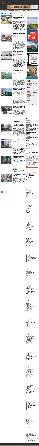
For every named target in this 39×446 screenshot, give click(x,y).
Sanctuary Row (28, 238)
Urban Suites (28, 422)
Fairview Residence (29, 308)
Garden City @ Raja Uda (30, 193)
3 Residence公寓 (28, 279)
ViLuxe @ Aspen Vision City (30, 265)
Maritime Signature (29, 350)
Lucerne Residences (29, 339)
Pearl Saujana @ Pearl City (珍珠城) (31, 231)
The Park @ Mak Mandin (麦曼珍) (31, 258)
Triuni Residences (29, 420)
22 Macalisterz (28, 278)
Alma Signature (28, 171)
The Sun (27, 410)
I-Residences (28, 321)
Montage (27, 353)
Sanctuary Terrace (29, 239)
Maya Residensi (28, 219)
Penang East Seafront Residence (31, 232)
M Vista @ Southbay (29, 342)
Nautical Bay (28, 225)
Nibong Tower (28, 360)
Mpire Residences (29, 355)
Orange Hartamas (29, 227)
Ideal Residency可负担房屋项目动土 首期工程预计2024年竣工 (18, 17)
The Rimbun (28, 260)
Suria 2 (27, 253)
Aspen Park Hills (28, 286)
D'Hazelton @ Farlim (29, 301)
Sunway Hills (28, 395)
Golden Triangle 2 (29, 311)
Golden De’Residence (29, 197)
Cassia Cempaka (28, 180)
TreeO (27, 418)
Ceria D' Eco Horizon (29, 182)
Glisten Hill (27, 196)
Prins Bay (27, 373)
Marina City (28, 213)
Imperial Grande (28, 329)
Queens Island (28, 375)
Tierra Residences (29, 416)
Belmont (27, 176)
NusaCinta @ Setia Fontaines (30, 226)
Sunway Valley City (29, 396)
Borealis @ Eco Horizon (30, 179)
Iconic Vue (27, 325)
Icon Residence (28, 323)
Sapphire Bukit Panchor (29, 241)
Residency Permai (29, 237)
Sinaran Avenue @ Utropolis (30, 246)
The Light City (28, 403)
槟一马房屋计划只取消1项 (18, 140)
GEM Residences (28, 195)
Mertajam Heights (29, 222)
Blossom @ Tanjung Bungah (30, 291)
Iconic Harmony (28, 206)
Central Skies (28, 181)
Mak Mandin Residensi (29, 211)
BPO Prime (28, 293)
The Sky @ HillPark (29, 262)
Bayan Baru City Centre (29, 289)
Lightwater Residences (29, 337)
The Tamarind (28, 411)
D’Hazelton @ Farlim (33, 132)
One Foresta (28, 362)
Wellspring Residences (29, 270)
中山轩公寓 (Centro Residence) (31, 272)
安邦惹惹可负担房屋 (29, 273)
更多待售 (32, 104)
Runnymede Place (29, 378)
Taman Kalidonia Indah (29, 254)
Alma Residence (28, 170)
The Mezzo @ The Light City (30, 405)
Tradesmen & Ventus (29, 417)
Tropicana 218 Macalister (30, 421)
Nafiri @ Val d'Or (28, 224)
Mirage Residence (29, 352)
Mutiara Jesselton (29, 358)
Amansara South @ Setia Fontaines (31, 172)
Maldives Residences (29, 345)
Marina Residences (29, 215)
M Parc (27, 210)
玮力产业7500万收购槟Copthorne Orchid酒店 (18, 125)
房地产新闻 (6, 10)
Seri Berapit (28, 243)
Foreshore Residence (29, 309)
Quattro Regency (29, 236)
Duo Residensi (28, 304)
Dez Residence (28, 302)
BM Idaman (28, 178)
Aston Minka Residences (30, 174)
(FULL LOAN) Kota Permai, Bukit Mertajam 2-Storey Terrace (33, 96)
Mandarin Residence (29, 346)
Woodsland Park (28, 271)
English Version (29, 10)
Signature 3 (28, 245)
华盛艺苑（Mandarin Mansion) (31, 428)
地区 (1, 10)
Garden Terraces (28, 194)
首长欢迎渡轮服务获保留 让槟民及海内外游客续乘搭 (19, 89)
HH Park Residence (29, 319)
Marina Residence (29, 214)
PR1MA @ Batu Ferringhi (30, 371)
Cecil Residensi (28, 297)
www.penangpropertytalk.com (32, 440)
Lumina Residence (29, 340)
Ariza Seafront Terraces (30, 285)
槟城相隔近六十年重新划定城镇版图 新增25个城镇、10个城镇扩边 (32, 144)
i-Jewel (27, 320)
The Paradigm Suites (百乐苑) (30, 257)
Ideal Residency (28, 326)
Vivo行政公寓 (28, 268)
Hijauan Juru (28, 204)
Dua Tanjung (28, 303)
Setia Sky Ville (28, 389)
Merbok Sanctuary (29, 220)
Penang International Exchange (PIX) (31, 368)
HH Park (27, 318)
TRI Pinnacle (28, 419)
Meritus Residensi (29, 221)
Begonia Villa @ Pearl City (30, 175)
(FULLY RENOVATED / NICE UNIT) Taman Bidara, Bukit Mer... (33, 87)
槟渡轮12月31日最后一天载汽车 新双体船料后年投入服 (19, 107)
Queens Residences (29, 376)
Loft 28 (27, 209)
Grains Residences (29, 199)
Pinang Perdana (28, 370)
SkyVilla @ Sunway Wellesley (30, 248)
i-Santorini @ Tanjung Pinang (30, 322)
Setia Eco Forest (28, 386)
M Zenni (27, 343)
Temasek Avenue (29, 256)
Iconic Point (28, 207)
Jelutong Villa (28, 334)
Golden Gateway (28, 198)
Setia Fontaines (28, 244)
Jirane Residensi (28, 208)
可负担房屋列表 (11, 10)
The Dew (27, 401)
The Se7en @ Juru (29, 261)
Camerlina (27, 294)
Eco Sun (27, 189)
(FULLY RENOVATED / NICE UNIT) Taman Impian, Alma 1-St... (33, 92)
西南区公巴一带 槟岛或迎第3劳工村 (19, 34)
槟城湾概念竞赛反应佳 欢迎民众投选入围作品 (19, 157)
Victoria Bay (28, 424)
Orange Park (28, 228)
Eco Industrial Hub (29, 188)
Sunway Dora (28, 394)
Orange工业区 (28, 229)
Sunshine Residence (29, 252)
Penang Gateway (29, 367)
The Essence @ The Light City (30, 402)
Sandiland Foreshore (29, 379)
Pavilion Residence (29, 230)
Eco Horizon (28, 187)
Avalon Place (28, 287)
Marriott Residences (29, 351)
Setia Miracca (28, 387)
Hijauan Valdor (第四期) (29, 205)
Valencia (27, 423)
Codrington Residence (29, 300)
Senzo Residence (29, 383)
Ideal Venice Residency (29, 328)
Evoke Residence (28, 192)
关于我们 (23, 10)
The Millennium (28, 407)
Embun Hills (28, 191)
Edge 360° (27, 305)
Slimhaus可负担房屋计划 (30, 391)
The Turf (27, 412)
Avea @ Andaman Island (30, 288)
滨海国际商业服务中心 (29, 434)
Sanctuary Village (28, 240)
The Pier (27, 259)
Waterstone (28, 426)
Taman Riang (28, 255)
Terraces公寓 (28, 399)
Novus (27, 361)
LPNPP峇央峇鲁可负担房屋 (30, 338)
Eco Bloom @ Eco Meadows (30, 186)
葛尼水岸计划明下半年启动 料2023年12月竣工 (18, 71)
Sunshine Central (28, 392)
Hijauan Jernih (28, 203)
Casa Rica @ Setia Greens (30, 296)
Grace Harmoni (28, 312)
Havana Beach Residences (30, 317)
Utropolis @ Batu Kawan (30, 263)
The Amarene (28, 400)
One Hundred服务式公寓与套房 (31, 363)
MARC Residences (29, 212)
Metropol (27, 223)
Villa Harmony (28, 264)
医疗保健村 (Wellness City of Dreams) (32, 427)
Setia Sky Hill (28, 388)
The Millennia (28, 406)
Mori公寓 (27, 354)
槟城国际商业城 (28, 433)
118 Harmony (28, 277)
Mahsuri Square (28, 344)
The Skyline (28, 409)
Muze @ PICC (28, 359)
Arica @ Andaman (29, 284)
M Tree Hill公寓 (28, 341)
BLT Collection (28, 177)
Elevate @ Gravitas (29, 190)
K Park (27, 335)
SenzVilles (27, 384)
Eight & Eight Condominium (30, 306)
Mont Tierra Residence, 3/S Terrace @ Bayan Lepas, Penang (33, 101)
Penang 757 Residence (29, 366)
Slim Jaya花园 (28, 390)
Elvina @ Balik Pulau (29, 307)
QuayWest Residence (29, 374)
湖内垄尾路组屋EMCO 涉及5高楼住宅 (19, 175)
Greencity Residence (29, 314)
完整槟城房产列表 (17, 10)
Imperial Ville (28, 330)
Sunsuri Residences (29, 393)
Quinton (27, 377)
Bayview (27, 290)
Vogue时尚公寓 (28, 269)
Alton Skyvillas (28, 280)
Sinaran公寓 (28, 247)
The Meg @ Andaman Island (30, 404)
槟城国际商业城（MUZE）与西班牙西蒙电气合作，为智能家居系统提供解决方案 (19, 53)
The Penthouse (28, 408)
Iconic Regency (28, 324)
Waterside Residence (29, 425)
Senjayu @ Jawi (28, 242)
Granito (27, 313)
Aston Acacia (28, 173)
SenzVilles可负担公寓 (29, 385)
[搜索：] (32, 14)
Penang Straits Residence (30, 369)
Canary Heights (28, 295)
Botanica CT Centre (29, 292)
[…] (21, 30)
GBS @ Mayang (28, 310)
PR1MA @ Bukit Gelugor (30, 372)
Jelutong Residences (29, 333)
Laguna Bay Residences (30, 336)
